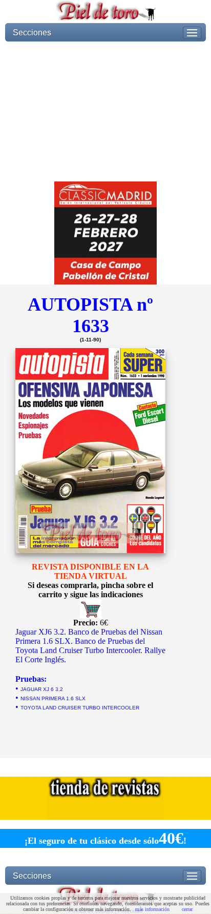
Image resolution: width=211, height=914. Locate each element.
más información (152, 909)
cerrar (187, 909)
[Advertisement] (105, 111)
